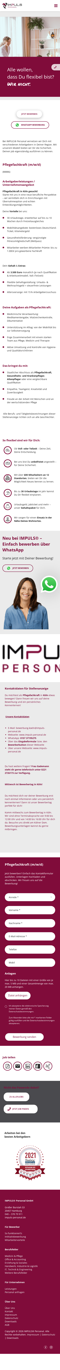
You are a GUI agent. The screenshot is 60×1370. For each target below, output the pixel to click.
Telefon (13, 949)
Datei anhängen (17, 995)
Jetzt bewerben (20, 568)
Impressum (11, 1314)
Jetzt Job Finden (20, 1109)
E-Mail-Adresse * (18, 936)
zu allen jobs (16, 1096)
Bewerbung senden (24, 1037)
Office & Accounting (15, 1259)
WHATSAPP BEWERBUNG (33, 125)
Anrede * (14, 897)
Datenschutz (11, 1318)
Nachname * (15, 923)
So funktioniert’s (13, 1233)
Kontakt (9, 1311)
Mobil (12, 962)
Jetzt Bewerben (29, 114)
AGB (7, 1324)
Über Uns (10, 1308)
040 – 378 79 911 (14, 1214)
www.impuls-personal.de (32, 734)
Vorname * (14, 909)
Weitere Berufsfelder (16, 1272)
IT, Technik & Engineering (18, 1269)
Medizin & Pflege (14, 1256)
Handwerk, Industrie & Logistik (21, 1266)
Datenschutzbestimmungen (21, 1011)
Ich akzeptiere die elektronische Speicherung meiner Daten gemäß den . (29, 1008)
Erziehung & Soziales (16, 1262)
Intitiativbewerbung (15, 1236)
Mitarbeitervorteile (15, 1240)
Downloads (11, 1321)
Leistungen (11, 1288)
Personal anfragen (14, 1292)
